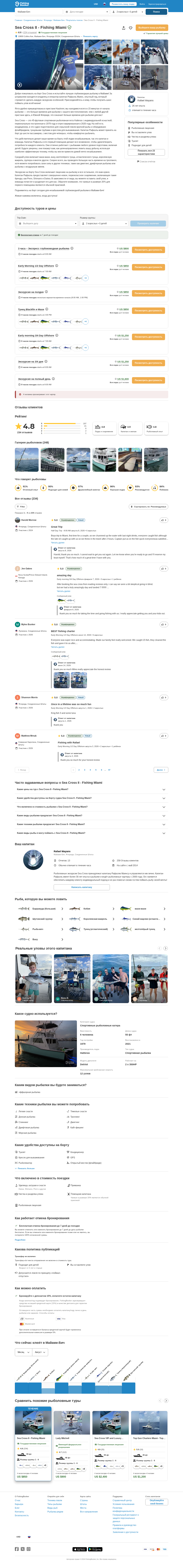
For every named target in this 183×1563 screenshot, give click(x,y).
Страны (84, 1500)
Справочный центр (122, 1500)
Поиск (156, 12)
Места (83, 1508)
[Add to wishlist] (131, 28)
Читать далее (57, 542)
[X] (23, 1549)
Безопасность (22, 1515)
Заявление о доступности (125, 1532)
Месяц (21, 1352)
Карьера (19, 1504)
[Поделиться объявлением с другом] (124, 28)
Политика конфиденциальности (123, 1509)
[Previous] (160, 948)
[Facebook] (17, 1549)
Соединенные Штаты (33, 20)
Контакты (19, 1512)
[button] (91, 251)
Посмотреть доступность (148, 250)
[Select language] (104, 4)
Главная (18, 20)
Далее (160, 770)
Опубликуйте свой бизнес (157, 1502)
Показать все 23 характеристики (146, 152)
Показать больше (26, 1168)
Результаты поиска (74, 20)
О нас (17, 1500)
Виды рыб (52, 1508)
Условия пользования (123, 1504)
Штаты (83, 1504)
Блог (17, 1508)
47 (109, 770)
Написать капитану (81, 887)
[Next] (165, 948)
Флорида (48, 20)
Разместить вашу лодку (123, 4)
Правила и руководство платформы (124, 1527)
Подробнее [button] (20, 1240)
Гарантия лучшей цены (157, 33)
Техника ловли (54, 1500)
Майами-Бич (59, 20)
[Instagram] (28, 1549)
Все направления (89, 1512)
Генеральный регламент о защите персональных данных (126, 1518)
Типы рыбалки (54, 1504)
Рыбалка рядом (55, 1512)
